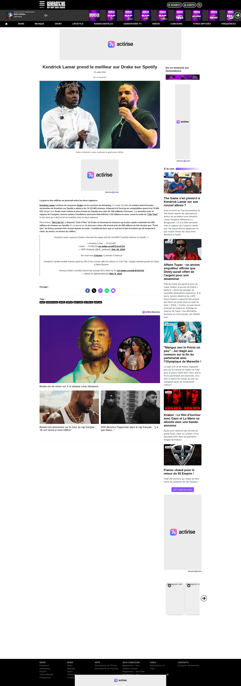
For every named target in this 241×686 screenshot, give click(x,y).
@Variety (98, 255)
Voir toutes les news (182, 489)
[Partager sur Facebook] (87, 292)
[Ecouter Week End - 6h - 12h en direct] (183, 77)
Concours (176, 24)
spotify (62, 302)
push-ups (97, 302)
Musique (39, 24)
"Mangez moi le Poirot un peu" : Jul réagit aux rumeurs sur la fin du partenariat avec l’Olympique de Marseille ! (182, 354)
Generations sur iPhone (106, 665)
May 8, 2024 (115, 273)
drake (42, 302)
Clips (152, 668)
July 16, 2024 (118, 249)
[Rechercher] (199, 5)
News (21, 24)
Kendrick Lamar (47, 205)
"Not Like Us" (57, 222)
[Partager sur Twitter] (93, 292)
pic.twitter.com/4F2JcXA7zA (111, 246)
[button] (175, 598)
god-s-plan (78, 302)
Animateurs (45, 668)
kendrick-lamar (51, 302)
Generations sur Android (106, 668)
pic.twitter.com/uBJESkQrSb (130, 271)
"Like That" (152, 214)
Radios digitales (103, 24)
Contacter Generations (188, 665)
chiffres (69, 302)
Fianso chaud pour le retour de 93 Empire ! (179, 471)
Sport (58, 24)
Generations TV (133, 24)
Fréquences (228, 24)
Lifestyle (77, 24)
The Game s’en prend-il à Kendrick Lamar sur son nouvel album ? (182, 202)
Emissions (44, 665)
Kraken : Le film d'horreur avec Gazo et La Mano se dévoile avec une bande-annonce (182, 420)
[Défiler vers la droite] (204, 598)
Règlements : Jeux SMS (133, 671)
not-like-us (88, 302)
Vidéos (156, 24)
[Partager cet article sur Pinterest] (100, 292)
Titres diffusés (202, 24)
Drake (80, 205)
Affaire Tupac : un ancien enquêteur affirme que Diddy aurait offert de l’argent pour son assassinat (182, 271)
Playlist (43, 671)
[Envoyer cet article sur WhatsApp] (106, 292)
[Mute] (46, 15)
